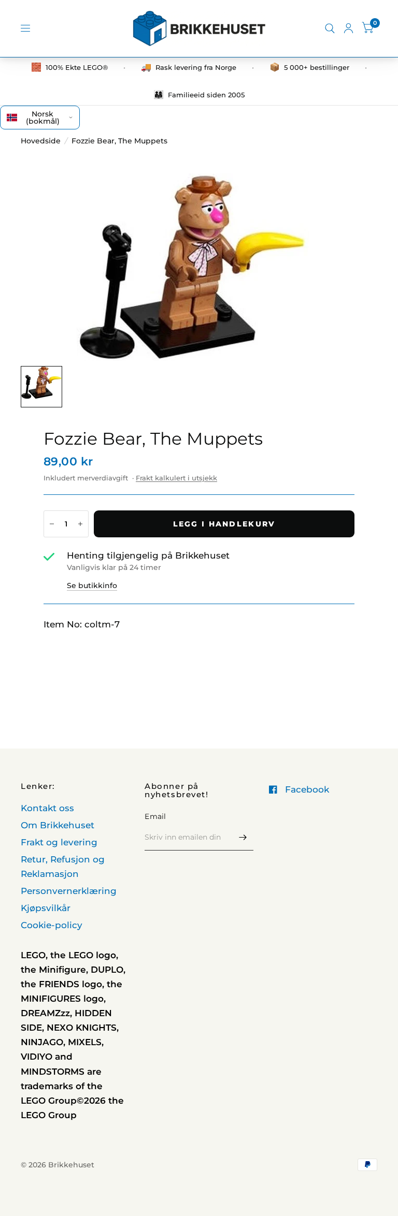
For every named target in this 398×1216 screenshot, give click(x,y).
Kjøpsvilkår (45, 908)
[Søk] (329, 28)
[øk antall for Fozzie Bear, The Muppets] (80, 524)
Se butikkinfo (92, 585)
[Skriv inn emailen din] (243, 837)
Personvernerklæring (69, 891)
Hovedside (41, 140)
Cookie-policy (51, 925)
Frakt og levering (59, 842)
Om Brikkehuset (57, 825)
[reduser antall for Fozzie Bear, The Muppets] (52, 524)
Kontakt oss (47, 808)
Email (155, 816)
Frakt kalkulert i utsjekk (176, 478)
